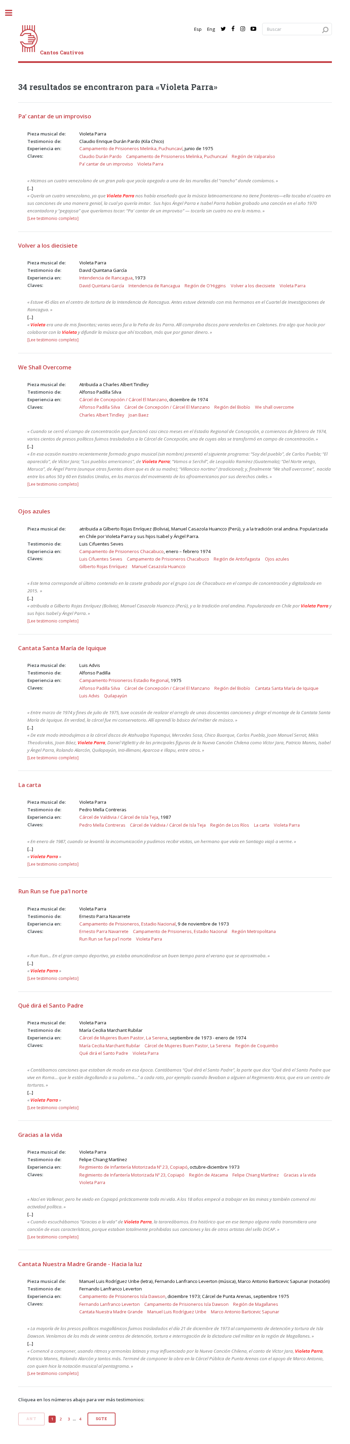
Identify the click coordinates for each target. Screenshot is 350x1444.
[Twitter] (223, 29)
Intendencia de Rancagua (106, 278)
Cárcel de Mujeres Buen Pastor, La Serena (123, 1038)
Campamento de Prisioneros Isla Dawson (122, 1296)
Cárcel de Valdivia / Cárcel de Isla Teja (118, 817)
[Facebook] (233, 29)
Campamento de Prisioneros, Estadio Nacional (127, 924)
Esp (198, 29)
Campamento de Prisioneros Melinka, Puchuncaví (131, 148)
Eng (211, 29)
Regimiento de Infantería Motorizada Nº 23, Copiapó (133, 1167)
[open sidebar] (12, 13)
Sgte (101, 1418)
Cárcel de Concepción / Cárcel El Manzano (123, 399)
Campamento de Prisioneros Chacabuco (121, 551)
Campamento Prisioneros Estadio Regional (124, 680)
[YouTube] (253, 29)
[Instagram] (242, 29)
